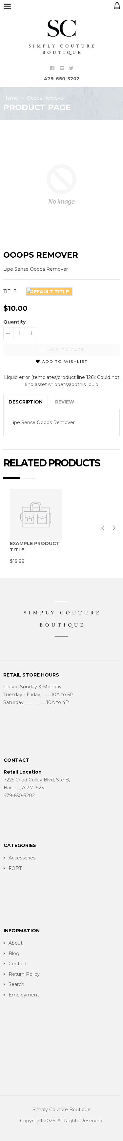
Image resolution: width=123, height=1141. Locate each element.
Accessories (22, 858)
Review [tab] (64, 402)
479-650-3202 (61, 79)
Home (10, 98)
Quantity (14, 322)
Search (16, 984)
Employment (24, 995)
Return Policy (24, 974)
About (16, 943)
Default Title (49, 292)
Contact (18, 964)
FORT (15, 868)
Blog (14, 953)
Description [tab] (26, 402)
